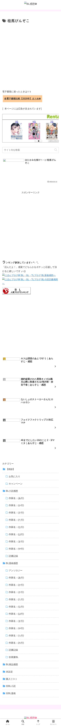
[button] (55, 150)
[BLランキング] (16, 290)
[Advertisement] (30, 56)
